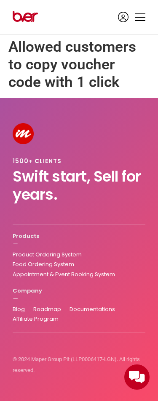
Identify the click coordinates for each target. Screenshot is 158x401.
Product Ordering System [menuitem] (47, 255)
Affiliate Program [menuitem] (36, 319)
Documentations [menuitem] (92, 309)
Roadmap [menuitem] (47, 309)
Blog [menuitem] (19, 309)
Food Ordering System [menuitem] (43, 264)
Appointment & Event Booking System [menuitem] (64, 274)
